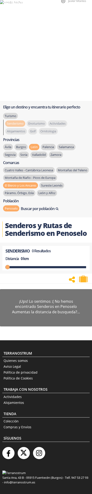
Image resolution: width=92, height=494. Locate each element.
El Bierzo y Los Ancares (20, 185)
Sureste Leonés (52, 185)
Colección (11, 421)
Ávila (8, 147)
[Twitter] (23, 451)
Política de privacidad (21, 372)
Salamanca (66, 147)
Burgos (21, 147)
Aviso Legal (12, 366)
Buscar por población (37, 208)
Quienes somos (16, 360)
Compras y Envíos (17, 427)
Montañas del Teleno (72, 170)
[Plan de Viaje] (83, 279)
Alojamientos (14, 402)
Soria (23, 155)
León (34, 147)
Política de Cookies (18, 378)
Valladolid (39, 155)
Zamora (55, 155)
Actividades (13, 396)
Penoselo (11, 208)
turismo (10, 116)
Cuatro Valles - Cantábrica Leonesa (29, 170)
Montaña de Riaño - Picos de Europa (30, 178)
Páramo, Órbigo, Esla (19, 193)
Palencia (48, 147)
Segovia (10, 155)
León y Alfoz (46, 193)
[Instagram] (39, 451)
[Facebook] (8, 451)
